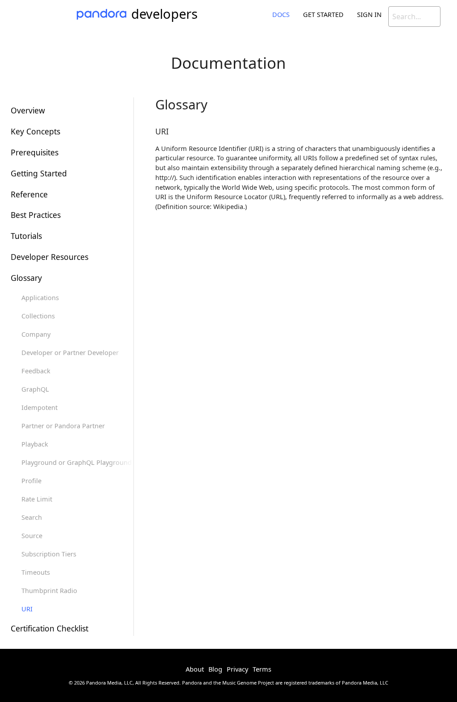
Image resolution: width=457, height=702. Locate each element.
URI (27, 608)
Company (35, 334)
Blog (215, 668)
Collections (38, 315)
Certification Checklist (49, 628)
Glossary (26, 277)
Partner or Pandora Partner (63, 425)
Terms (262, 668)
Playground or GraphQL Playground (76, 462)
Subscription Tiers (48, 553)
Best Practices (36, 214)
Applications (40, 297)
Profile (31, 480)
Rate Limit (36, 498)
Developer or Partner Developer (70, 352)
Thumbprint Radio (49, 590)
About (195, 668)
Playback (34, 443)
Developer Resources (49, 256)
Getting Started (39, 173)
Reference (29, 194)
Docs (281, 14)
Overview (28, 110)
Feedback (35, 370)
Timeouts (35, 572)
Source (31, 535)
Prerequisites (34, 152)
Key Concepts (35, 131)
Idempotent (39, 407)
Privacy (237, 668)
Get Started (323, 14)
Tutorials (26, 235)
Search (31, 517)
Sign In (369, 14)
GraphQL (35, 388)
